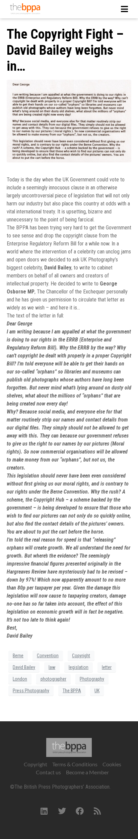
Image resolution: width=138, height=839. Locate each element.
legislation (78, 667)
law (52, 667)
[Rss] (97, 811)
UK (96, 690)
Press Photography (31, 690)
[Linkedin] (44, 811)
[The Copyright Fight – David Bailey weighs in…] (69, 120)
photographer (53, 679)
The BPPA (72, 690)
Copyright (81, 655)
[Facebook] (80, 811)
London (20, 679)
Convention (48, 655)
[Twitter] (62, 811)
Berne (18, 655)
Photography (92, 679)
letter (107, 667)
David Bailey (24, 667)
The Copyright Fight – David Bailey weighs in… (65, 50)
